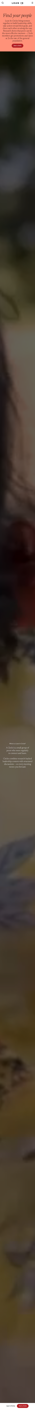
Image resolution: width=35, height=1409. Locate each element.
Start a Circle (17, 46)
